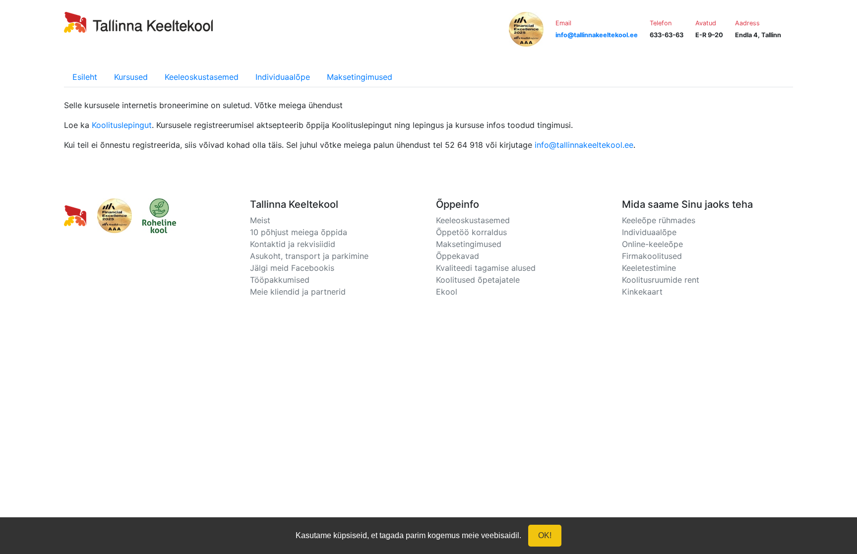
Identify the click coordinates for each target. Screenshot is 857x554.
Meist (260, 220)
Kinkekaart (642, 292)
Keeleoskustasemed (202, 77)
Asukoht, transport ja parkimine (309, 256)
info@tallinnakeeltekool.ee (584, 145)
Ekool (446, 292)
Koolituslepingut (122, 125)
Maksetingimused (359, 77)
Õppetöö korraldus (471, 232)
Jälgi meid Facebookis (292, 268)
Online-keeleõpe (652, 244)
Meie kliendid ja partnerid (298, 292)
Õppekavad (457, 256)
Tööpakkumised (279, 280)
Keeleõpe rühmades (658, 220)
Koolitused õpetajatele (478, 280)
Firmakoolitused (652, 256)
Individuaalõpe (282, 77)
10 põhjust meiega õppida (298, 232)
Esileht (84, 77)
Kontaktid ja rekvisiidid (292, 244)
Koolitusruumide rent (660, 280)
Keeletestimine (649, 268)
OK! (544, 535)
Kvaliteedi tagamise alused (486, 268)
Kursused (131, 77)
